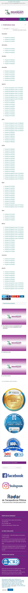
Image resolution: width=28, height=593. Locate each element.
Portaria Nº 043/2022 (10, 151)
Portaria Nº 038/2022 (10, 160)
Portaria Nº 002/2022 (10, 279)
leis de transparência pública (8, 573)
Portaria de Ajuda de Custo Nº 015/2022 (14, 205)
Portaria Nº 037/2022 (10, 162)
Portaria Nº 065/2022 (10, 71)
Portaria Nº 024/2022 (10, 199)
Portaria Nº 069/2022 (10, 52)
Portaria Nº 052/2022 (10, 114)
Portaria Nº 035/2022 (10, 166)
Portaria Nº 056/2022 (10, 106)
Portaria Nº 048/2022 (10, 136)
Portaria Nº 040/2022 (10, 156)
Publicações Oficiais (22, 30)
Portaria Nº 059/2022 (10, 100)
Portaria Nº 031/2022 (10, 186)
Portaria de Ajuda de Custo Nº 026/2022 (14, 127)
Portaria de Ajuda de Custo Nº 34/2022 (14, 91)
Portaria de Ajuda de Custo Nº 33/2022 (14, 93)
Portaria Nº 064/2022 (10, 73)
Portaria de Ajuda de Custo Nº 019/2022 (14, 179)
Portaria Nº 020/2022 (10, 216)
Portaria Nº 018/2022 (10, 219)
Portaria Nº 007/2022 (10, 264)
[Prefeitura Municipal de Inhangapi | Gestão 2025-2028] (14, 12)
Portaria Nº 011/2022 (10, 251)
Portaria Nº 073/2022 (10, 41)
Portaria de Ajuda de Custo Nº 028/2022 (14, 123)
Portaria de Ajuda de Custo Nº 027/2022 (14, 125)
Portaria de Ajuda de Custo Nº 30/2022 (14, 99)
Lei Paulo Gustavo (7, 375)
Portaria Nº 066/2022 (10, 63)
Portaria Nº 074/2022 (10, 39)
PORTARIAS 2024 (7, 352)
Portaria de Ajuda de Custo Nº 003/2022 (14, 285)
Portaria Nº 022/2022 (10, 203)
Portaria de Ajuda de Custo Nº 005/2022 (14, 238)
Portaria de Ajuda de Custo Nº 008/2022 (14, 233)
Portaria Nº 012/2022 (10, 249)
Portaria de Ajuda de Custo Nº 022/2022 (14, 173)
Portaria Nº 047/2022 (10, 138)
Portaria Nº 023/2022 (10, 201)
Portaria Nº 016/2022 (10, 242)
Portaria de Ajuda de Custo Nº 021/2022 (14, 175)
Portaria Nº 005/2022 (10, 273)
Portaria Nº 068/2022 (10, 60)
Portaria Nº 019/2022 (10, 218)
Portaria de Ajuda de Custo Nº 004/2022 (14, 283)
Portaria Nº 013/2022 (10, 247)
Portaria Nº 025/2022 (10, 197)
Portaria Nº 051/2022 (10, 115)
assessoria (11, 570)
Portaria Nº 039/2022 (10, 158)
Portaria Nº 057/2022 (10, 104)
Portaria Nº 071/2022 (10, 50)
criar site (10, 568)
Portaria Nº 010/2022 (10, 259)
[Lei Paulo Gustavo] (14, 367)
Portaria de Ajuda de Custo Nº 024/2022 (14, 130)
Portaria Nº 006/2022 (10, 272)
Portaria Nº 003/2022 (10, 277)
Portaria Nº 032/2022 (10, 171)
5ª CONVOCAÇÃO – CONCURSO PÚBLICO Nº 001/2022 (13, 535)
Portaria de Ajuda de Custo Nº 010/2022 (14, 229)
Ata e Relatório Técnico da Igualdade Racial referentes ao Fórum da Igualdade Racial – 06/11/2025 (14, 3)
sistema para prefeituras (19, 568)
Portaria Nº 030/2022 (10, 188)
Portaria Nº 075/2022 (10, 37)
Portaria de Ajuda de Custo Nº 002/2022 (14, 286)
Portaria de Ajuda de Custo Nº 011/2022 (14, 227)
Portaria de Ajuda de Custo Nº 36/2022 (14, 87)
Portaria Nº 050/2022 (10, 132)
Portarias (15, 30)
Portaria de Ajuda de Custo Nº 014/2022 (14, 206)
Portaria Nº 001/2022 (10, 281)
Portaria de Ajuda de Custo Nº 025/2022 (14, 128)
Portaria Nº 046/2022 (10, 139)
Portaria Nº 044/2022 (10, 149)
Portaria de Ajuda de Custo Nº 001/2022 (14, 288)
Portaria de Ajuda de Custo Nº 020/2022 (14, 177)
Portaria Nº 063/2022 (10, 74)
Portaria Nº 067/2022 (10, 61)
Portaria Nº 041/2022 (10, 154)
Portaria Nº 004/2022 (10, 275)
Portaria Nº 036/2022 (10, 164)
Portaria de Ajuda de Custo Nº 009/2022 (14, 231)
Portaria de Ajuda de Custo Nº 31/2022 (14, 97)
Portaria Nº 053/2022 (10, 112)
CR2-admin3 (6, 28)
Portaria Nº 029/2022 (10, 190)
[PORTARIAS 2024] (14, 343)
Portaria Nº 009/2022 (10, 260)
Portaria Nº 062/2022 (10, 76)
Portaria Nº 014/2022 (10, 246)
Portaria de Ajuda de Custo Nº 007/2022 (14, 234)
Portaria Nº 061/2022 (10, 78)
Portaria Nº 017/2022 (10, 240)
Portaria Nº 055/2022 (10, 108)
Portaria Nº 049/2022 (10, 134)
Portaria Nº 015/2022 (10, 244)
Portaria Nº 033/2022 (10, 169)
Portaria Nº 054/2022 (10, 110)
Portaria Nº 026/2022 (10, 195)
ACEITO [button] (10, 589)
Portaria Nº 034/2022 (10, 167)
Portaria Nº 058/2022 (10, 102)
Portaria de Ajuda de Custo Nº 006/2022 (14, 236)
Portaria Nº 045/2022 (10, 141)
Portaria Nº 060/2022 (10, 80)
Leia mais (13, 585)
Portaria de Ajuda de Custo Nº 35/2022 (14, 89)
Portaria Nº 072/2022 (10, 48)
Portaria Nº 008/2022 (10, 262)
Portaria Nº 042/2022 (10, 153)
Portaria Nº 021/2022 (10, 214)
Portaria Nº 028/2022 (10, 192)
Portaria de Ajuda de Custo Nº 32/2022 (14, 95)
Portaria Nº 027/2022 (10, 193)
